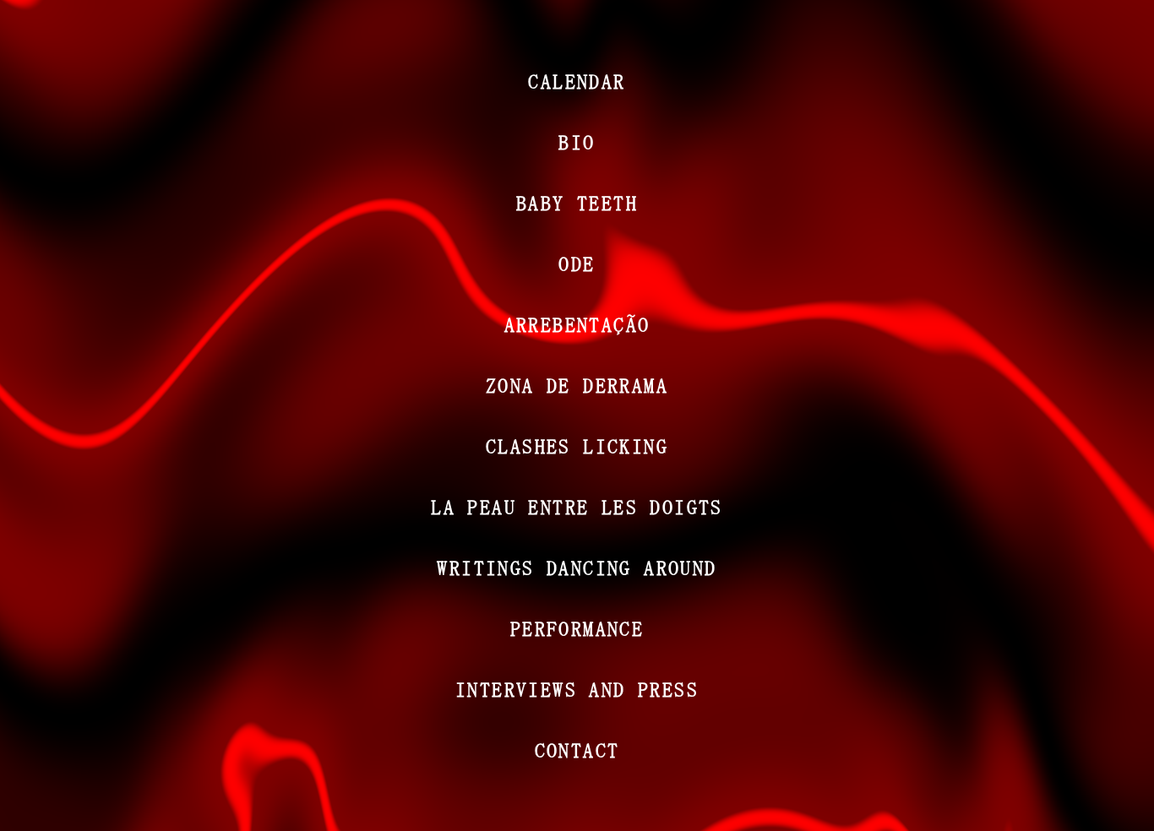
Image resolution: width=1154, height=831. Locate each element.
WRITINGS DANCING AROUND (576, 567)
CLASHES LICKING (577, 446)
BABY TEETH (577, 203)
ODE (576, 263)
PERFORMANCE (577, 628)
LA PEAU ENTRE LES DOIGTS (577, 507)
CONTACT (577, 750)
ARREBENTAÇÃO (577, 324)
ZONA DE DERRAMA (577, 385)
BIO (576, 142)
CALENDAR (576, 81)
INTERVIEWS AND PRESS (577, 689)
